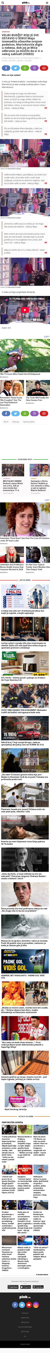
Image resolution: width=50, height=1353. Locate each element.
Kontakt (25, 1313)
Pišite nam (25, 1332)
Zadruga (6, 32)
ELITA (6, 422)
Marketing (25, 1318)
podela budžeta (28, 422)
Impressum (25, 1322)
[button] (3, 474)
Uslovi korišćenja (25, 1327)
